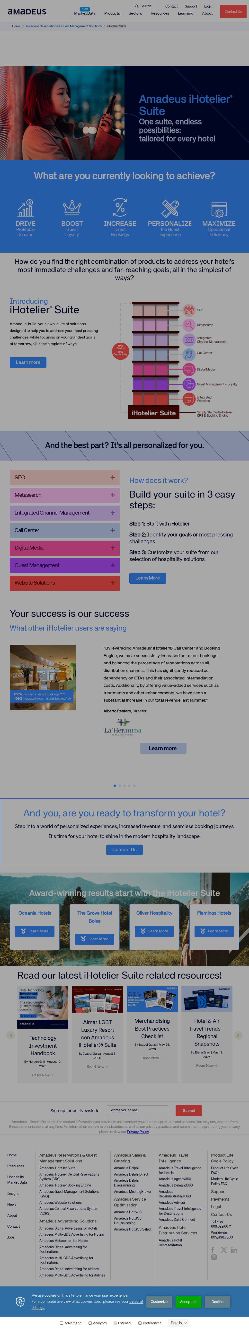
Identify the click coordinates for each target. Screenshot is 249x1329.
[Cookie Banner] (124, 1307)
